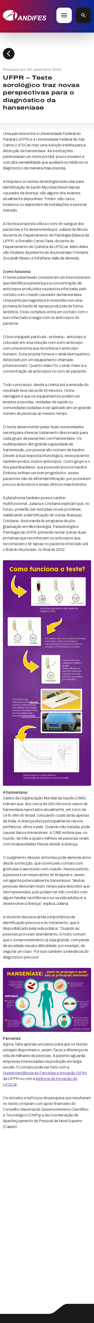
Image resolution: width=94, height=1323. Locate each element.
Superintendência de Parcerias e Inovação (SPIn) (45, 1073)
